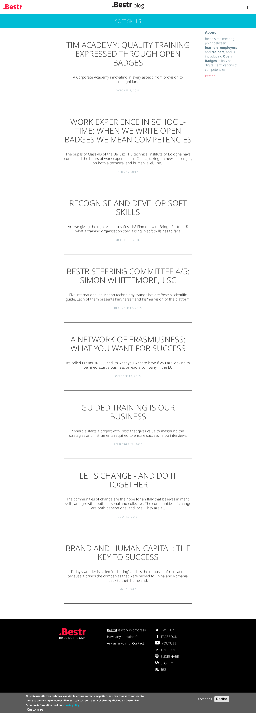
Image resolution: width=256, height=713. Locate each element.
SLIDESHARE (170, 656)
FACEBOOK (169, 636)
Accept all (205, 699)
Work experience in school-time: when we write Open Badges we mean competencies (128, 130)
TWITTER (167, 630)
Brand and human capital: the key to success (128, 552)
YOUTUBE (169, 643)
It (248, 7)
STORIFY (167, 663)
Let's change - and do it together (128, 480)
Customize (35, 709)
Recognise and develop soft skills (128, 207)
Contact (138, 643)
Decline (222, 699)
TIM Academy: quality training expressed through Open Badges (128, 53)
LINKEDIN (168, 650)
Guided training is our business (128, 412)
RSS (164, 669)
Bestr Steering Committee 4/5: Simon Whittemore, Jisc (128, 275)
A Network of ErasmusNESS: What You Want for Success (128, 344)
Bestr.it (210, 76)
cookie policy (71, 705)
